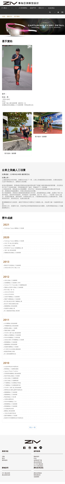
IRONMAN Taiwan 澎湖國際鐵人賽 (13, 248)
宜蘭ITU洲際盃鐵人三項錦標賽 (12, 299)
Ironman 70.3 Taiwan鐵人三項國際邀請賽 (15, 285)
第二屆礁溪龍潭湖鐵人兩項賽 (12, 310)
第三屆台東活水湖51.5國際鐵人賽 (13, 301)
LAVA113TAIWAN (9, 292)
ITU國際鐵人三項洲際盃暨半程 (12, 385)
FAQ (35, 458)
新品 (3, 458)
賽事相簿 (4, 460)
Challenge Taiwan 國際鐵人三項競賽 (14, 228)
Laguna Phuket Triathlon (11, 371)
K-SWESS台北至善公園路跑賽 (12, 349)
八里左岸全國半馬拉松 (10, 413)
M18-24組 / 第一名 (9, 289)
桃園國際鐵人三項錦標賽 (10, 392)
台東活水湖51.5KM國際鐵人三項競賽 (14, 339)
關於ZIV (41, 8)
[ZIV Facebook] (25, 447)
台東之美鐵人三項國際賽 (10, 280)
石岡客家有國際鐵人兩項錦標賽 (12, 373)
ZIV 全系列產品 (38, 466)
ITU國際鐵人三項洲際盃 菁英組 (12, 382)
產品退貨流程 (6, 475)
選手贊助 (17, 16)
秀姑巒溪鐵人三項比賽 (10, 397)
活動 (3, 456)
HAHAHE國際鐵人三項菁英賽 (12, 337)
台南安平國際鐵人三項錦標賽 (12, 296)
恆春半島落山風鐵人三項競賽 (12, 376)
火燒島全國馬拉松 (9, 399)
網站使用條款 (38, 473)
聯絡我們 (36, 456)
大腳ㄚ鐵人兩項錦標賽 (10, 250)
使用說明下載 (38, 460)
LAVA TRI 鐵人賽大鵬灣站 (11, 243)
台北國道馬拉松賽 (9, 408)
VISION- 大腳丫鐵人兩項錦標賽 (12, 387)
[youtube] (35, 447)
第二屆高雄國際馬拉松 (10, 353)
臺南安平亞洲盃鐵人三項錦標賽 (12, 265)
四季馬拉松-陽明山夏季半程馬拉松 (13, 390)
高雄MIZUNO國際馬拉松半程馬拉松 (13, 418)
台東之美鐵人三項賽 (9, 245)
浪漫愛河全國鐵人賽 (9, 308)
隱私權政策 (37, 475)
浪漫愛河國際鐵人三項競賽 (11, 346)
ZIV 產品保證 (6, 473)
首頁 (3, 16)
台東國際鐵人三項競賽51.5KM (12, 282)
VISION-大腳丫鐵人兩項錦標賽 (12, 332)
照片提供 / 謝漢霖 (10, 153)
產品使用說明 (38, 462)
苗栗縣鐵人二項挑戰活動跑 (11, 368)
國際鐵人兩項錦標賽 (9, 411)
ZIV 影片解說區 (38, 464)
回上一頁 (32, 427)
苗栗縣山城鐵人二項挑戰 (10, 328)
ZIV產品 (4, 8)
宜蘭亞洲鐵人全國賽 (9, 330)
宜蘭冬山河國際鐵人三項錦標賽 (12, 335)
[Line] (40, 447)
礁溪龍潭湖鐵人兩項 (9, 351)
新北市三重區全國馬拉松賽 (11, 303)
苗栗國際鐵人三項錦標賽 (10, 342)
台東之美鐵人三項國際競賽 (11, 378)
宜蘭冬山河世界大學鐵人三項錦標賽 (13, 287)
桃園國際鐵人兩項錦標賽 (10, 306)
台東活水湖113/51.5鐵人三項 (12, 267)
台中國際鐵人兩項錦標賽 (10, 323)
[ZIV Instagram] (29, 447)
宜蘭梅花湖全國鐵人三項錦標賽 (12, 252)
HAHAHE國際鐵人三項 (10, 401)
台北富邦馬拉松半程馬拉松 (11, 366)
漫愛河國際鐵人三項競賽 (10, 415)
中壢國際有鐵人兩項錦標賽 (11, 325)
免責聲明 (36, 476)
